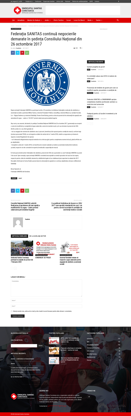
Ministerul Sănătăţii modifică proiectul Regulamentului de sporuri (70, 360)
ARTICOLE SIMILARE (19, 236)
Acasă (12, 26)
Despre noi (29, 1)
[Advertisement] (83, 10)
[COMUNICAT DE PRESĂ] (46, 248)
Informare (90, 93)
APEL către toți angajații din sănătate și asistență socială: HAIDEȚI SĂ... (70, 340)
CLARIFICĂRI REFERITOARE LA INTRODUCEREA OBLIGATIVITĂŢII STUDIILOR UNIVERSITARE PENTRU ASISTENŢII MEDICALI (25, 370)
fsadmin (18, 48)
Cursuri (68, 20)
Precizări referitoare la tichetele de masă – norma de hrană (71, 349)
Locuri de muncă (79, 20)
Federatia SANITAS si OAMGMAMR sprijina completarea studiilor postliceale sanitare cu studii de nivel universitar (102, 101)
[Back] (12, 268)
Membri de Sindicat (33, 20)
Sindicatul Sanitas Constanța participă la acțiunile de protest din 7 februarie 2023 (22, 260)
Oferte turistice (59, 20)
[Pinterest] (22, 53)
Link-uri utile (59, 1)
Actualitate (21, 20)
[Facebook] (118, 1)
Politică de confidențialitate (80, 1)
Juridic (47, 20)
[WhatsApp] (27, 53)
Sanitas (98, 20)
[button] (117, 20)
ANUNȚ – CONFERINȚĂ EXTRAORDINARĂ (22, 359)
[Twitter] (18, 53)
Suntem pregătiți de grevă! (96, 67)
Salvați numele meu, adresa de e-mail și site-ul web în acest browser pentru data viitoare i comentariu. (42, 311)
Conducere (38, 1)
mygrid (20, 178)
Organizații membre (48, 1)
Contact (97, 1)
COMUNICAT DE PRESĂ (43, 258)
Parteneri (67, 1)
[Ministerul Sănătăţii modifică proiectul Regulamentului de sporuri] (54, 360)
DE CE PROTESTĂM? (16, 377)
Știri (13, 20)
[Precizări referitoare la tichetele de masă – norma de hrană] (54, 350)
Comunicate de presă (21, 26)
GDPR (91, 1)
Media (89, 20)
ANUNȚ (13, 363)
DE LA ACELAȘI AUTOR (37, 236)
